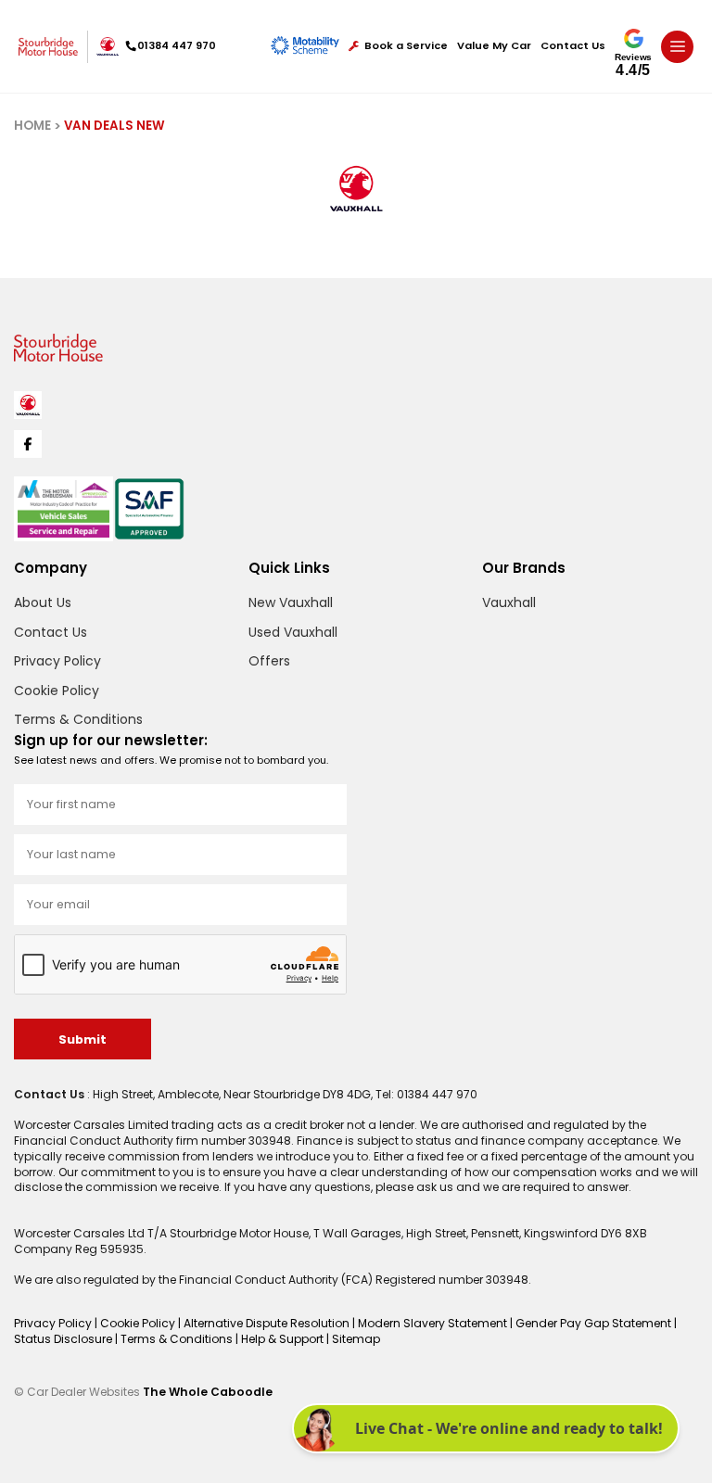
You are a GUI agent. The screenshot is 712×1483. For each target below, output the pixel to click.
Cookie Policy (56, 690)
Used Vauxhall (292, 632)
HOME (32, 125)
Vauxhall (509, 602)
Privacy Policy (57, 661)
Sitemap (356, 1339)
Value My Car (494, 46)
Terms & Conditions (78, 719)
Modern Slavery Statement (434, 1323)
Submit (82, 1039)
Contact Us (572, 46)
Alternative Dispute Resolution (268, 1323)
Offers (269, 661)
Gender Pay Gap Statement (594, 1323)
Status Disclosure (64, 1339)
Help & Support (283, 1339)
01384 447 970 (176, 45)
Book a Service (406, 46)
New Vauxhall (290, 602)
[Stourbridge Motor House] (48, 46)
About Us (42, 602)
